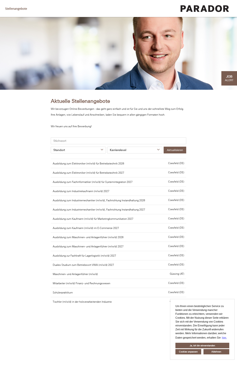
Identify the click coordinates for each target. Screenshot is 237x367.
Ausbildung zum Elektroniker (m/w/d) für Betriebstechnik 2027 (88, 172)
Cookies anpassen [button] (188, 351)
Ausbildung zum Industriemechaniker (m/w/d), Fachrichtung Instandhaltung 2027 (99, 209)
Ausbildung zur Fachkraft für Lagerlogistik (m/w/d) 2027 (84, 255)
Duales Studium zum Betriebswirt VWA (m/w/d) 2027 (83, 264)
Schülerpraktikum (63, 292)
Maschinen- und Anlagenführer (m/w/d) (75, 274)
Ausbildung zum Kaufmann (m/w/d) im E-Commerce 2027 (86, 228)
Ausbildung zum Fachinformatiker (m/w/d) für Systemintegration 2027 (93, 181)
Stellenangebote (16, 9)
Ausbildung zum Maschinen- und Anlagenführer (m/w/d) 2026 (88, 237)
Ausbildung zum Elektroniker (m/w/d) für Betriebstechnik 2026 (88, 163)
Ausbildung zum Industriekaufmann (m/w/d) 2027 (81, 191)
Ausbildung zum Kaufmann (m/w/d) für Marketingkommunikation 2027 (93, 218)
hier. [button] (224, 337)
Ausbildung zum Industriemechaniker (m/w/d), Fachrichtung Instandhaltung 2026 (99, 200)
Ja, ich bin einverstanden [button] (202, 345)
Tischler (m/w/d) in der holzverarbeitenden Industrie (82, 301)
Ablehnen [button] (216, 351)
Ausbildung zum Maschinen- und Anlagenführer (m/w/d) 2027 (88, 246)
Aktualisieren (175, 150)
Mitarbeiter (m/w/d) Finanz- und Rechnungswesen (81, 283)
